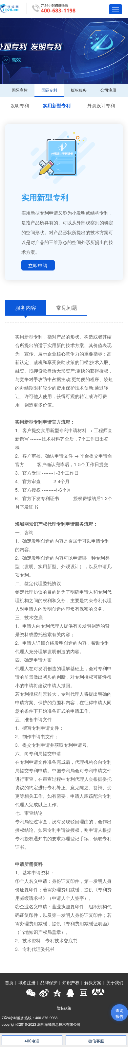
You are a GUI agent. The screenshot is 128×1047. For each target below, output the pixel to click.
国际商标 (20, 90)
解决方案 (92, 983)
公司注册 (108, 90)
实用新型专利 (57, 105)
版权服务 (79, 90)
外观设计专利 (101, 105)
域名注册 (26, 983)
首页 (9, 983)
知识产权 (70, 983)
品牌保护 (48, 983)
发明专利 (20, 105)
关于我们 (114, 983)
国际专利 (49, 90)
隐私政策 (64, 1007)
